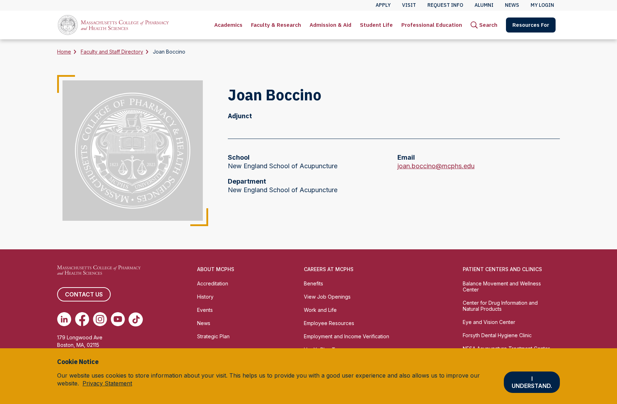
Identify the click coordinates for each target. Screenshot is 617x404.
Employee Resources (329, 323)
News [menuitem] (512, 5)
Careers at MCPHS (328, 269)
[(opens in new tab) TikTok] (136, 319)
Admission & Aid (330, 24)
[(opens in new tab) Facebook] (82, 319)
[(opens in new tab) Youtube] (118, 319)
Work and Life (320, 310)
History (205, 297)
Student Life (376, 24)
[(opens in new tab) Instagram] (100, 319)
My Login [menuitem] (542, 5)
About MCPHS (215, 269)
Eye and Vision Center (489, 322)
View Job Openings (327, 297)
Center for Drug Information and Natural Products (500, 306)
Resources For (530, 24)
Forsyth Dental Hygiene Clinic (497, 335)
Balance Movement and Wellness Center (502, 286)
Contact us (84, 294)
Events (205, 310)
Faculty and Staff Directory (112, 52)
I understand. (532, 382)
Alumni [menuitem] (484, 5)
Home (64, 52)
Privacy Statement (107, 383)
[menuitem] (228, 25)
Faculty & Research (276, 24)
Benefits (313, 283)
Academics (228, 24)
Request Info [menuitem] (445, 5)
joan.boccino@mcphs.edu (436, 166)
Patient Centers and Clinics (502, 269)
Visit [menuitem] (409, 5)
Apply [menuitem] (383, 5)
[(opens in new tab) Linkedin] (64, 319)
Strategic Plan (213, 336)
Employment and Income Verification (346, 336)
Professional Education (431, 24)
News (203, 323)
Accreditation (212, 283)
